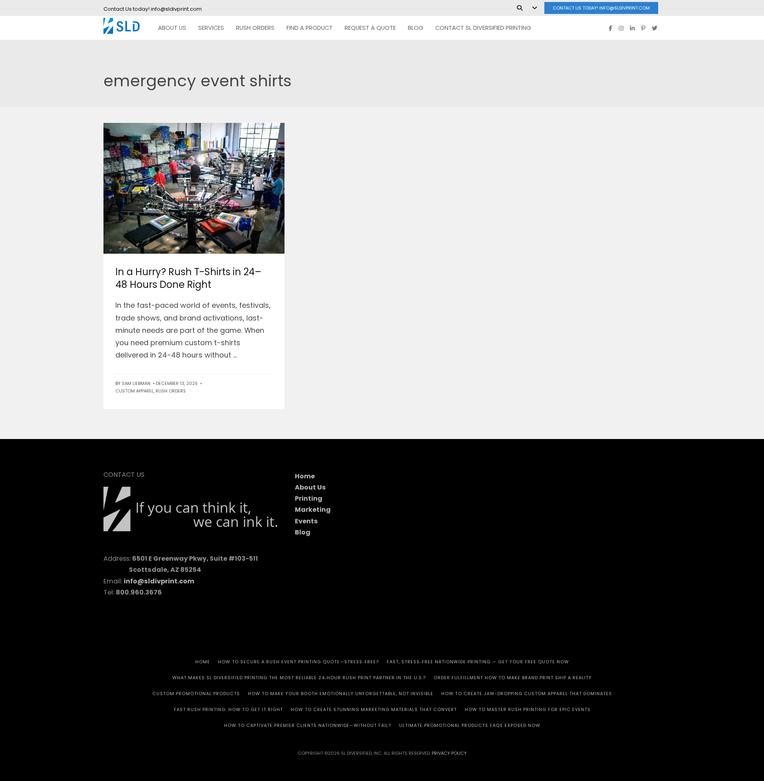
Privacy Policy (449, 753)
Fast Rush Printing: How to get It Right (228, 709)
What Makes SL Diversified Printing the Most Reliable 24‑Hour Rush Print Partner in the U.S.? (299, 677)
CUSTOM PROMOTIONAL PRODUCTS (196, 693)
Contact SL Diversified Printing (483, 28)
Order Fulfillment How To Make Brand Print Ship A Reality (513, 677)
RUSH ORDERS (171, 391)
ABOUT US (172, 28)
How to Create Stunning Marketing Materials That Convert (374, 709)
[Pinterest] (643, 28)
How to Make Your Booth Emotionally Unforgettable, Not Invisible (340, 693)
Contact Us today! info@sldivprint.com (601, 8)
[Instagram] (621, 28)
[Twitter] (655, 28)
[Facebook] (611, 28)
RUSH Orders (255, 28)
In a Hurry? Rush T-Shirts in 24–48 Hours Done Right (188, 278)
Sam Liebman (136, 383)
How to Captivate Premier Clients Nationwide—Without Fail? (307, 725)
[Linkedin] (632, 28)
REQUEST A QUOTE (370, 28)
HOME (202, 662)
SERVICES (211, 28)
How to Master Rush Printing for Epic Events (528, 709)
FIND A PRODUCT (309, 28)
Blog (415, 28)
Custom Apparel (134, 391)
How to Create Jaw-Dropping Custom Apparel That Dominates (526, 693)
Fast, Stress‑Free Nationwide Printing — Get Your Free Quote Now (478, 662)
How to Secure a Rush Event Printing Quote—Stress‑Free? (298, 662)
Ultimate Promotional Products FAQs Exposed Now (469, 725)
